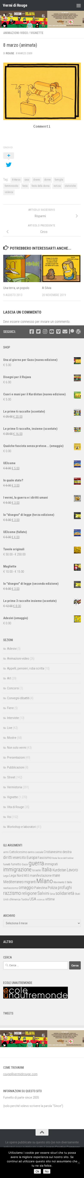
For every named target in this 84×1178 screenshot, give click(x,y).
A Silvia (46, 288)
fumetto (16, 864)
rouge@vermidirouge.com (20, 1074)
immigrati (51, 864)
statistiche (70, 185)
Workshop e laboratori (21, 827)
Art (9, 678)
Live (9, 728)
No (47, 1171)
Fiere (10, 708)
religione (29, 893)
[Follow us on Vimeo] (58, 331)
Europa (31, 857)
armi (6, 852)
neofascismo (10, 888)
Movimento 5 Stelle (62, 882)
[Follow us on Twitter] (38, 331)
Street (11, 777)
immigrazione (17, 869)
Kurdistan (59, 870)
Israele (36, 870)
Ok (37, 1171)
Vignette (36, 33)
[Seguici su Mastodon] (78, 331)
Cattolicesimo (18, 852)
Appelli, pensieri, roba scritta (25, 668)
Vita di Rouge (15, 807)
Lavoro (72, 869)
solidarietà (65, 893)
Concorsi (13, 688)
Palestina (40, 888)
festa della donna (41, 185)
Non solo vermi (16, 748)
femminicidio (11, 185)
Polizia (52, 888)
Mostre (11, 738)
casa (27, 179)
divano (36, 179)
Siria (52, 893)
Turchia (25, 899)
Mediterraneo (13, 882)
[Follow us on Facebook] (31, 331)
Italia (47, 869)
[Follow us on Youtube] (51, 331)
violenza (9, 192)
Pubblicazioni (15, 767)
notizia (57, 185)
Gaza (25, 864)
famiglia (59, 179)
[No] (78, 1163)
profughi (65, 887)
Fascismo (45, 857)
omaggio (26, 887)
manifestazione (41, 875)
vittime (50, 899)
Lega (6, 875)
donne (47, 179)
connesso (27, 322)
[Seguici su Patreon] (71, 331)
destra (67, 852)
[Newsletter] (64, 331)
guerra (36, 863)
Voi (9, 817)
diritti (7, 857)
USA (33, 899)
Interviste (13, 718)
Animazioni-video (15, 33)
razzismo (12, 893)
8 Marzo (16, 179)
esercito (19, 857)
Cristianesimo (53, 852)
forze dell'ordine (65, 858)
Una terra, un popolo (16, 288)
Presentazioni (16, 757)
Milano (44, 881)
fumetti (6, 864)
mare (56, 875)
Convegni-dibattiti (18, 698)
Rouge (10, 53)
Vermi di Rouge (15, 5)
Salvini (43, 893)
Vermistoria (14, 787)
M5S (26, 875)
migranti (30, 882)
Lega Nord (16, 875)
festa (25, 185)
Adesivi (12, 649)
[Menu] (78, 5)
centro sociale (35, 852)
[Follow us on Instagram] (44, 331)
